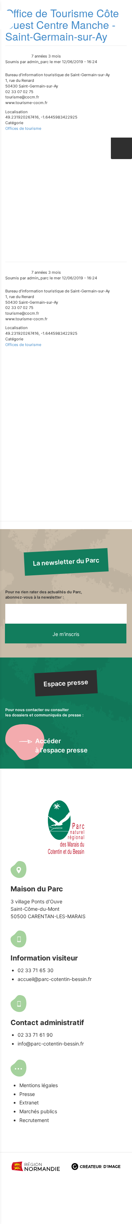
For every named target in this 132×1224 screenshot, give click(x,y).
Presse (27, 1094)
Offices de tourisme (23, 128)
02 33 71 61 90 (35, 1035)
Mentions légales (38, 1085)
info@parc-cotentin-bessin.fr (51, 1044)
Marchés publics (38, 1111)
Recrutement (34, 1120)
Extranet (29, 1102)
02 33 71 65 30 (36, 970)
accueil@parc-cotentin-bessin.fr (55, 979)
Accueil (66, 171)
